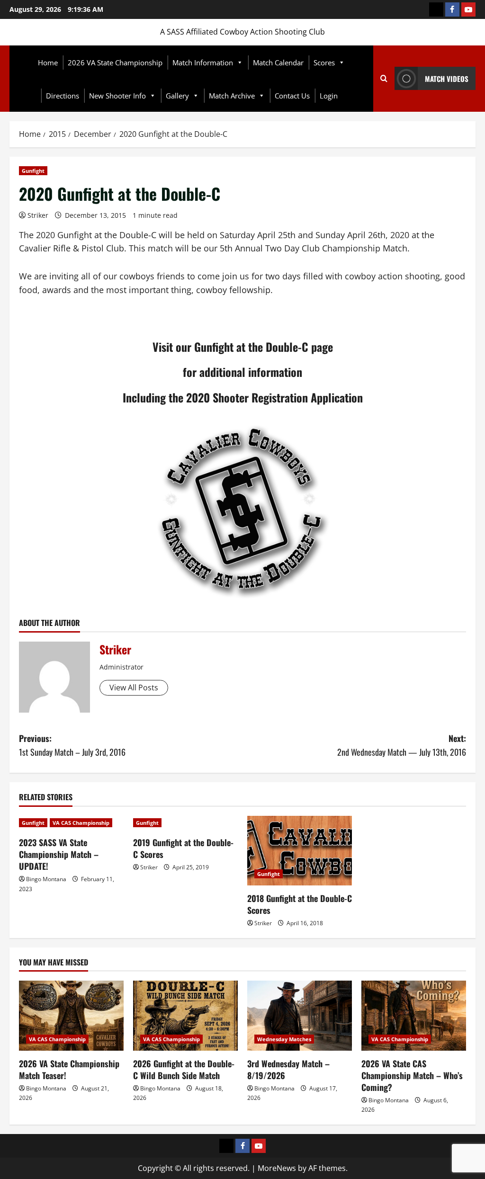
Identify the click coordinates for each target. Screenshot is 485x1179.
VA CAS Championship (81, 822)
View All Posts (133, 687)
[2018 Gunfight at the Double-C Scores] (299, 850)
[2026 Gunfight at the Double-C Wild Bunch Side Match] (185, 1015)
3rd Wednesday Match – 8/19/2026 (288, 1069)
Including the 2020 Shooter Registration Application (243, 397)
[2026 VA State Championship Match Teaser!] (71, 1015)
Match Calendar (278, 62)
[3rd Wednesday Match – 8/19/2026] (299, 1015)
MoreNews (277, 1168)
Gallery (177, 95)
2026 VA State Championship (115, 62)
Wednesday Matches (284, 1039)
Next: (401, 745)
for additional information (242, 371)
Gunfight (33, 170)
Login (329, 95)
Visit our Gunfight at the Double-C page (243, 346)
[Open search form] (383, 79)
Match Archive (232, 95)
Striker (37, 215)
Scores (324, 62)
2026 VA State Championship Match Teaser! (69, 1069)
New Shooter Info (117, 95)
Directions (62, 95)
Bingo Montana (46, 879)
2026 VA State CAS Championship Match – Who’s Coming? (412, 1075)
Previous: (72, 745)
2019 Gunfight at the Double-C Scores (183, 848)
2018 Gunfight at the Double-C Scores (299, 904)
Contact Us (292, 95)
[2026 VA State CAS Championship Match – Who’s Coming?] (413, 1015)
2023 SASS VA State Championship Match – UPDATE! (59, 854)
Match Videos (446, 78)
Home (48, 62)
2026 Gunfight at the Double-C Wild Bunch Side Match (183, 1069)
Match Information (202, 62)
